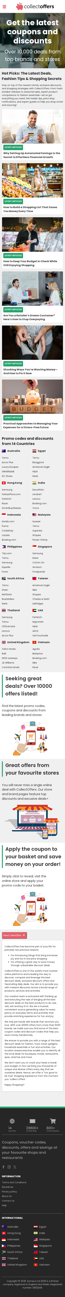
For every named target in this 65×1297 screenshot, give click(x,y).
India (41, 483)
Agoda (36, 649)
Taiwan (43, 578)
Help (4, 1205)
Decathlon (38, 489)
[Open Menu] (4, 6)
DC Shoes (7, 476)
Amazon (37, 567)
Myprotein (38, 621)
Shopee (36, 535)
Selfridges (37, 603)
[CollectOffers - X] (14, 1167)
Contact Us (8, 1200)
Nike (34, 589)
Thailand (13, 610)
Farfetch (6, 498)
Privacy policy (9, 1191)
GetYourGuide (40, 635)
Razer (5, 503)
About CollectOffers (12, 935)
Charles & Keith (40, 599)
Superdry (37, 530)
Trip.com (7, 553)
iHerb (35, 476)
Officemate (8, 626)
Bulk (4, 653)
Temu (5, 457)
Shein (5, 589)
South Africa (15, 578)
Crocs (35, 508)
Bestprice (37, 653)
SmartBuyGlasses (11, 508)
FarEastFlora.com (11, 494)
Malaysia (44, 515)
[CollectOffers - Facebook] (3, 1167)
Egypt (42, 451)
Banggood (38, 462)
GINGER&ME (8, 471)
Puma (5, 526)
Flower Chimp (39, 539)
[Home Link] (35, 6)
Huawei (36, 521)
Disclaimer (7, 1187)
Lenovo (36, 498)
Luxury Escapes (10, 467)
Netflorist (7, 594)
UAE (40, 610)
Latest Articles (13, 147)
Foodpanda (38, 571)
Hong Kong (14, 483)
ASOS (35, 631)
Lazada (6, 535)
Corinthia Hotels (10, 667)
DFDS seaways (10, 658)
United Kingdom (18, 642)
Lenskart (37, 494)
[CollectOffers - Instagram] (9, 1167)
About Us (7, 1196)
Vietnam (44, 642)
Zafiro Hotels (9, 649)
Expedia (6, 567)
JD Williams (8, 662)
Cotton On (38, 562)
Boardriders (8, 599)
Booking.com (39, 503)
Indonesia (14, 515)
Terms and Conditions (14, 1182)
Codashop (7, 530)
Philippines (14, 546)
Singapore (45, 546)
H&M (35, 471)
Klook (35, 667)
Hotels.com (8, 521)
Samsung (7, 489)
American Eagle (41, 467)
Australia (13, 451)
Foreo (5, 571)
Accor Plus (7, 462)
